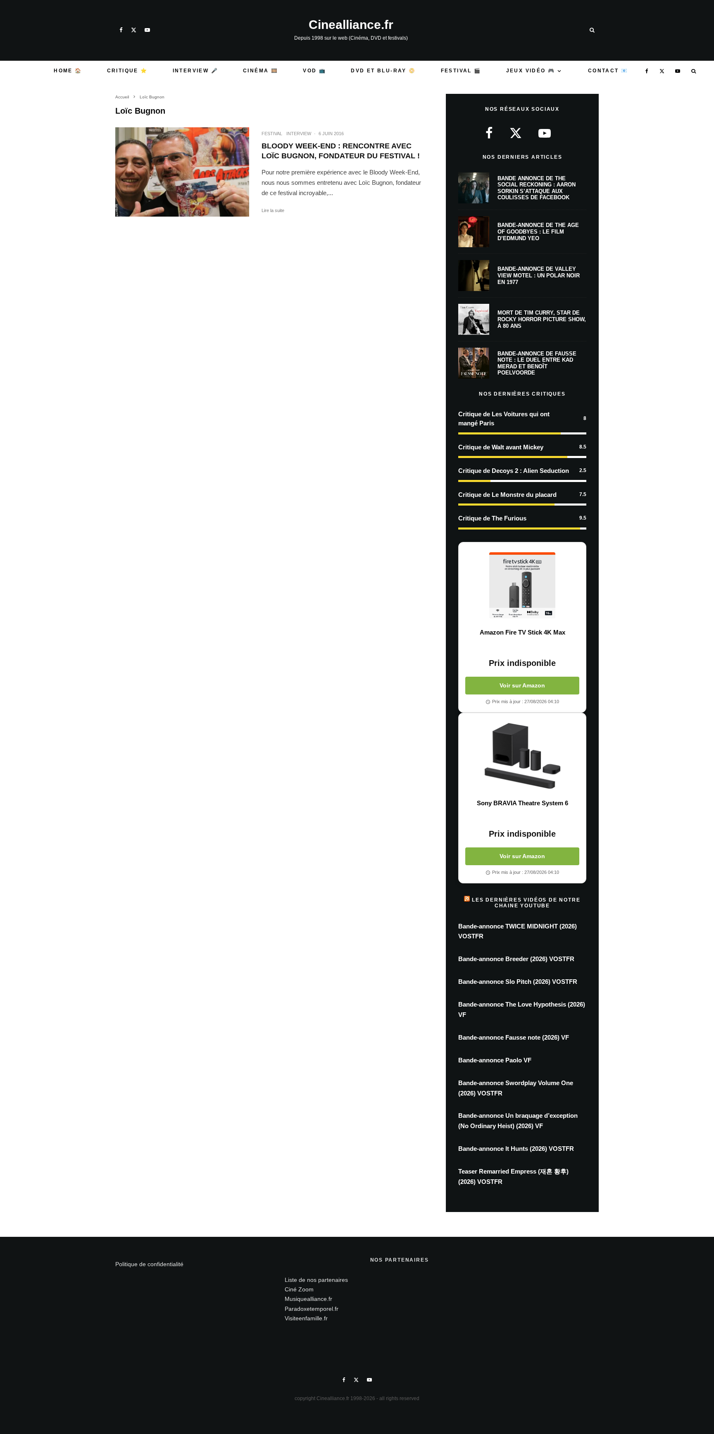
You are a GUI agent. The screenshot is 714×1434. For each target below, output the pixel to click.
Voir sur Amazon (522, 685)
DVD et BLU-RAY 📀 (383, 71)
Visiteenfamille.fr (306, 1318)
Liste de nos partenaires (316, 1280)
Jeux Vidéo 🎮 (530, 71)
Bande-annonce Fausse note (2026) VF (513, 1037)
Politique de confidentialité (149, 1264)
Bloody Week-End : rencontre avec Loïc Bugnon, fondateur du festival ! (341, 151)
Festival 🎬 (461, 71)
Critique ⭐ (127, 71)
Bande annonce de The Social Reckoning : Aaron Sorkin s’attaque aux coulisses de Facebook (536, 188)
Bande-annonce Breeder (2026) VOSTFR (516, 958)
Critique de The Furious (492, 518)
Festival (272, 133)
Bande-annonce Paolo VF (494, 1060)
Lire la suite (273, 210)
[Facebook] (121, 30)
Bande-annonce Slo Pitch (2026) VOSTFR (517, 981)
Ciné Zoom (299, 1289)
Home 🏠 (68, 71)
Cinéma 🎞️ (260, 71)
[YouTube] (147, 30)
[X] (133, 30)
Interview (298, 133)
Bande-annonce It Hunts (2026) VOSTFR (516, 1148)
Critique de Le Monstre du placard (507, 494)
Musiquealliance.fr (308, 1299)
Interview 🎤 (195, 71)
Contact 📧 (608, 71)
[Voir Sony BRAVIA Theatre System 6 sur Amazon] (522, 756)
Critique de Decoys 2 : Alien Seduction (513, 470)
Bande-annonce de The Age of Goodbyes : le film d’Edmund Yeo (538, 231)
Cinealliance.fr (351, 25)
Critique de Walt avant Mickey (500, 447)
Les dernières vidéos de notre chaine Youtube (526, 903)
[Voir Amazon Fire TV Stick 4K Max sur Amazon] (522, 585)
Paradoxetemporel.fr (311, 1308)
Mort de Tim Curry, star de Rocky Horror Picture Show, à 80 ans (541, 319)
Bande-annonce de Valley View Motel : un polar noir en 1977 (538, 275)
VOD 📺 (314, 71)
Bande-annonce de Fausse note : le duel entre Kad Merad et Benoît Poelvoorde (536, 363)
